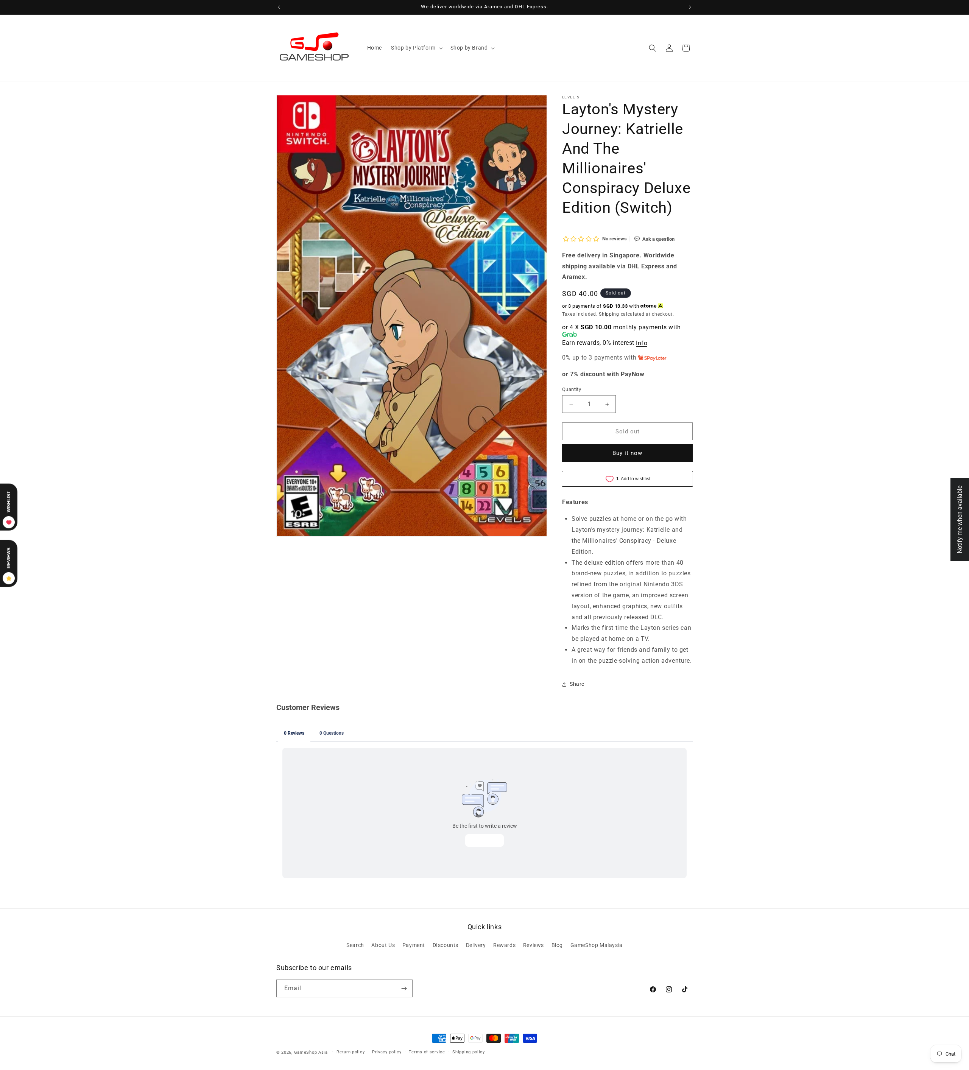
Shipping (609, 314)
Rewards (504, 945)
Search (355, 945)
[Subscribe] (404, 988)
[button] (416, 48)
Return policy (351, 1052)
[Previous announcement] (279, 7)
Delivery (476, 945)
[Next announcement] (690, 7)
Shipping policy (468, 1052)
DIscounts (445, 945)
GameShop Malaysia (596, 945)
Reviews (533, 945)
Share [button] (577, 684)
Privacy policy (387, 1052)
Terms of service (427, 1052)
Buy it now (627, 453)
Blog (557, 945)
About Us (383, 945)
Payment (413, 945)
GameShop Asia (311, 1052)
